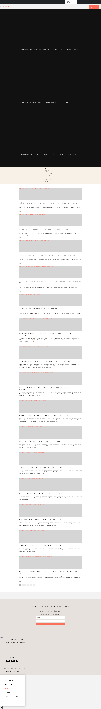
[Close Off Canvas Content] (1, 707)
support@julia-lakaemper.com (12, 653)
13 (31, 585)
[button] (100, 6)
